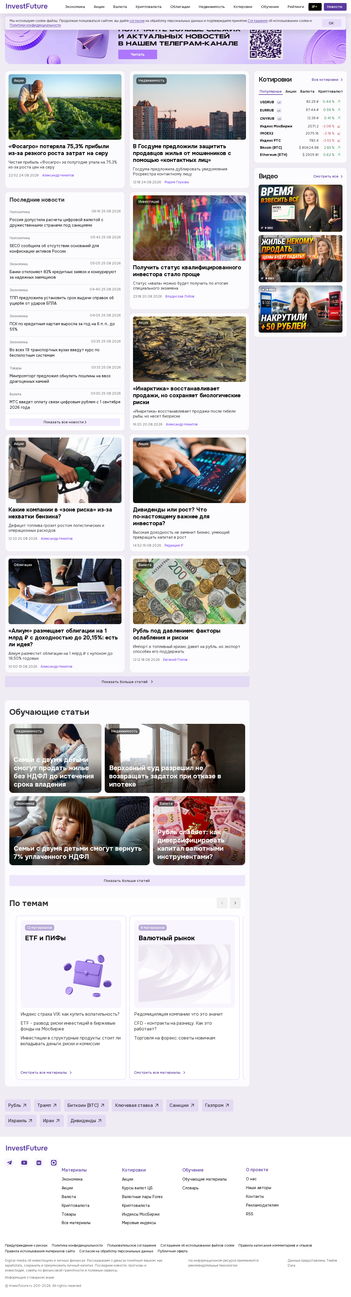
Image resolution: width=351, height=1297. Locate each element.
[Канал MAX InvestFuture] (53, 1162)
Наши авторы (258, 1187)
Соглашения (258, 21)
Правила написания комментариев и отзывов (275, 1245)
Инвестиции (148, 201)
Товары (16, 368)
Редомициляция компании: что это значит (178, 1014)
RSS (249, 1214)
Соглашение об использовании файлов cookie (197, 1245)
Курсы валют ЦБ (137, 1187)
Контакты (255, 1196)
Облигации (23, 565)
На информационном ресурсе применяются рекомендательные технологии (223, 1263)
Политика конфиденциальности (77, 1245)
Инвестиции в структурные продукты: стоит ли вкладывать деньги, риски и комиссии (71, 1041)
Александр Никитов (58, 175)
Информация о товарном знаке (29, 1277)
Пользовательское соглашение (131, 1245)
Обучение (192, 1170)
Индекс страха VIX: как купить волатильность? (70, 1014)
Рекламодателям (262, 1205)
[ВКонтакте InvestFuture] (39, 1162)
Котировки (134, 1170)
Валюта (15, 394)
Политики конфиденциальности (35, 25)
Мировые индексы (139, 1222)
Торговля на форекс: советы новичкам (174, 1038)
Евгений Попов (175, 660)
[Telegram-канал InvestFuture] (175, 42)
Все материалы (76, 1222)
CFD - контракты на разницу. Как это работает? (173, 1026)
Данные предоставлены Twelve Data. (312, 1263)
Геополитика (20, 212)
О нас (251, 1178)
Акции (19, 80)
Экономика (19, 264)
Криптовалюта (75, 1205)
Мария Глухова (177, 182)
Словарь (190, 1187)
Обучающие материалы (204, 1179)
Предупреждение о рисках (26, 1245)
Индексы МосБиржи (141, 1214)
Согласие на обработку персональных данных (116, 1251)
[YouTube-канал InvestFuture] (24, 1162)
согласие (137, 21)
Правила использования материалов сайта (40, 1251)
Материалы (74, 1170)
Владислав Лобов (179, 297)
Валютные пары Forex (142, 1196)
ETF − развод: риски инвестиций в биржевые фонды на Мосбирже (68, 1026)
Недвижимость (151, 80)
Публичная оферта (173, 1251)
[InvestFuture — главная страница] (27, 7)
